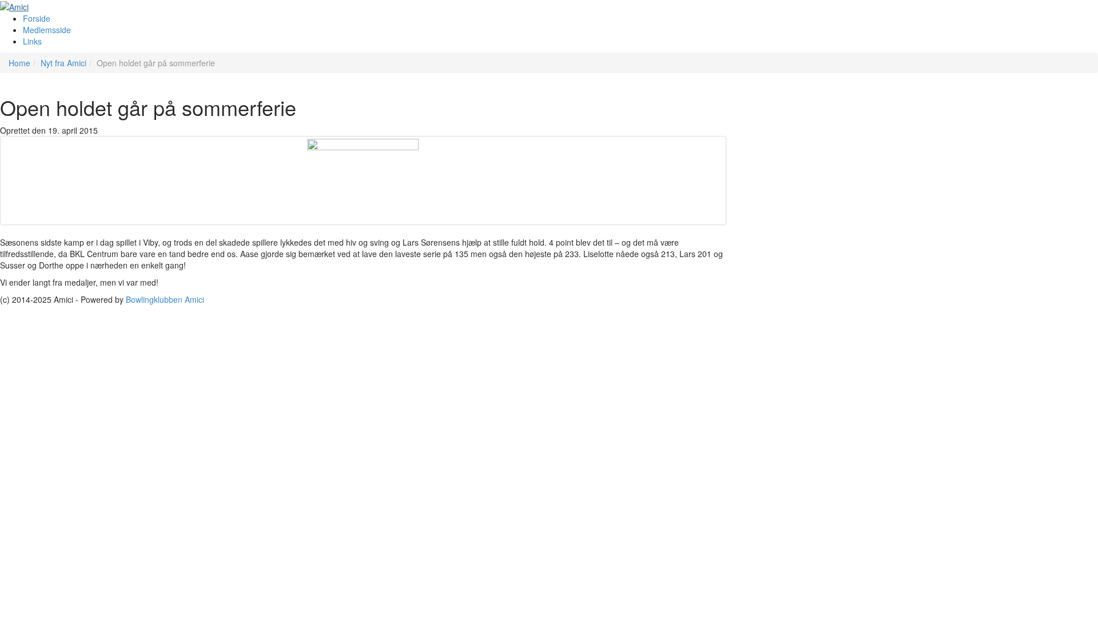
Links (32, 41)
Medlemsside (47, 29)
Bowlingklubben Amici (165, 299)
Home (19, 63)
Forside (36, 18)
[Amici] (14, 5)
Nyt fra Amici (63, 63)
